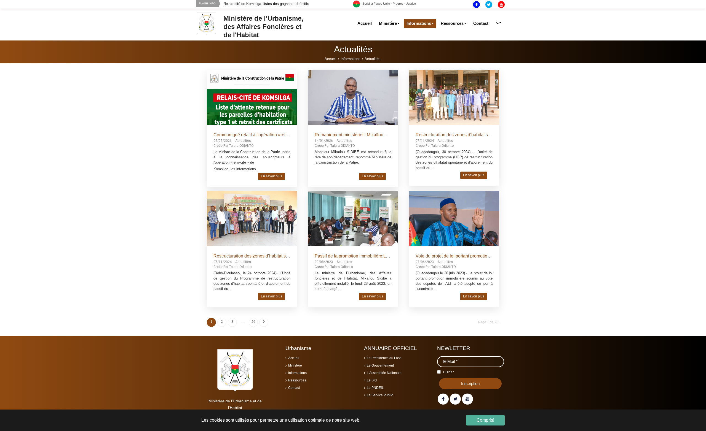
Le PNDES (375, 388)
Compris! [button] (485, 420)
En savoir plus (271, 176)
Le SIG (372, 380)
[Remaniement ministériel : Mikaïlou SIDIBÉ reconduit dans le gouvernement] (353, 98)
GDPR (448, 372)
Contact (294, 388)
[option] (288, 3)
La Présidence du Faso (384, 358)
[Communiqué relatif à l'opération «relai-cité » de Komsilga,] (252, 114)
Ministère (295, 365)
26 (253, 322)
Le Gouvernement (380, 365)
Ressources (297, 380)
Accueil (293, 358)
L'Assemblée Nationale (384, 373)
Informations (297, 373)
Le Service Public (380, 395)
